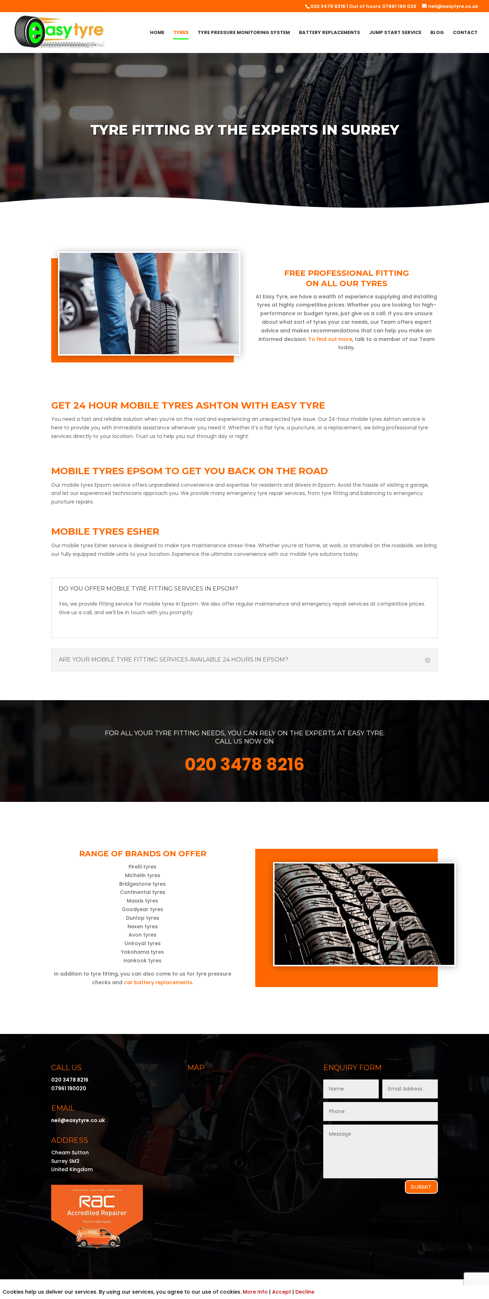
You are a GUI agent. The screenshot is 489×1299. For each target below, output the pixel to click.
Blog (437, 33)
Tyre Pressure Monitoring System (244, 33)
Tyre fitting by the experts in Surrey (244, 129)
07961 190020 (68, 1088)
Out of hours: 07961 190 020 (382, 6)
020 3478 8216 (327, 6)
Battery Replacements (329, 33)
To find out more (330, 339)
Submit (421, 1186)
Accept (281, 1291)
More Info (255, 1291)
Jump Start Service (395, 33)
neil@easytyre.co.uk (78, 1120)
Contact (465, 33)
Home (157, 33)
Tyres (181, 33)
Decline (304, 1291)
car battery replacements (158, 982)
